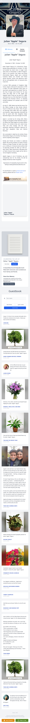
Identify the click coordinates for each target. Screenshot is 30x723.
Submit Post (15, 307)
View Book (7, 264)
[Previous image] (3, 456)
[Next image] (27, 456)
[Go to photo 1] (14, 465)
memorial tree (20, 171)
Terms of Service (19, 716)
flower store (19, 172)
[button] (15, 339)
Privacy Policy (11, 716)
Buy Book (14, 264)
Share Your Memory (9, 284)
